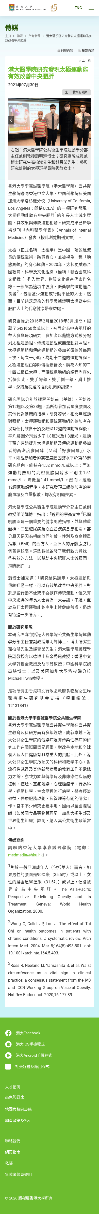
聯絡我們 (12, 1141)
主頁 (8, 36)
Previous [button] (11, 120)
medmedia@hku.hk (25, 855)
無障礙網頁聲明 (18, 1174)
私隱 (9, 1163)
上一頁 (86, 60)
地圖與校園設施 (18, 1109)
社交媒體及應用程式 (32, 1066)
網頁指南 (12, 1152)
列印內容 (67, 50)
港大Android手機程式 (34, 1055)
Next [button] (88, 120)
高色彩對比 (14, 1097)
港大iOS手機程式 (30, 1044)
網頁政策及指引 (18, 1120)
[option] (49, 139)
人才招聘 (12, 1087)
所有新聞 (34, 36)
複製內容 (88, 50)
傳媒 (20, 36)
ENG (78, 8)
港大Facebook (28, 1033)
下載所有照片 (79, 92)
